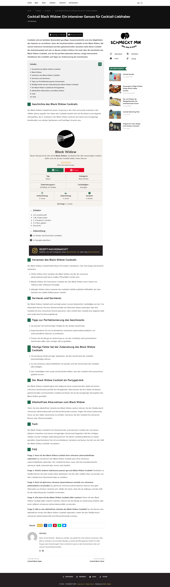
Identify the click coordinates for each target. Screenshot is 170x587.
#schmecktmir (93, 252)
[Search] (142, 3)
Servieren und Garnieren (41, 78)
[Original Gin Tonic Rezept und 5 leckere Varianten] (115, 127)
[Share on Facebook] (45, 525)
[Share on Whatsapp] (59, 525)
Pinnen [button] (75, 170)
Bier (43, 3)
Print (56, 170)
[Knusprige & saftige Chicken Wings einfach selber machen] (115, 89)
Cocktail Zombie (128, 74)
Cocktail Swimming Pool (131, 112)
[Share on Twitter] (50, 525)
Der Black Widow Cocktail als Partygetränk (48, 88)
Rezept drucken (76, 35)
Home (29, 3)
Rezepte (63, 3)
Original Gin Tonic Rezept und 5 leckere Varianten (131, 125)
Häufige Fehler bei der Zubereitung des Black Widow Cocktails (55, 84)
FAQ (34, 97)
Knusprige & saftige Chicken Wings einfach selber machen (132, 88)
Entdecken (73, 3)
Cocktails (47, 11)
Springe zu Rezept (58, 35)
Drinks (52, 3)
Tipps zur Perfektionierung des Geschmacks (48, 81)
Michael (33, 21)
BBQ (36, 3)
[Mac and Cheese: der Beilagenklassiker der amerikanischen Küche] (115, 102)
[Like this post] (41, 525)
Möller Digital (107, 584)
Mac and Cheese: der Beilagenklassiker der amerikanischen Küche (131, 101)
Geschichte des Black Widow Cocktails (46, 69)
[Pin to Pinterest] (55, 525)
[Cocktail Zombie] (115, 77)
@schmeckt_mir (73, 252)
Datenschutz (90, 584)
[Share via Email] (64, 525)
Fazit (33, 94)
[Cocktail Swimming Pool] (115, 115)
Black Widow (37, 72)
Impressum (80, 584)
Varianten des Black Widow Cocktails (46, 75)
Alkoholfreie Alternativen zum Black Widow (48, 91)
